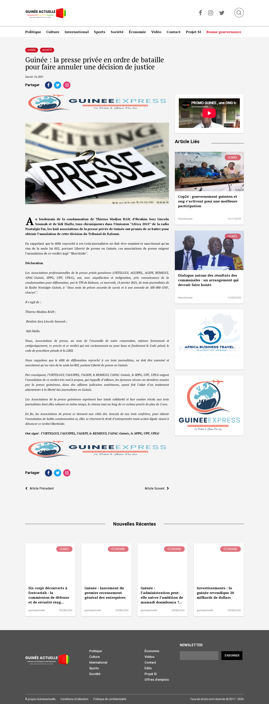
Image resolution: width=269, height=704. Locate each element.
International (77, 31)
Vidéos (150, 657)
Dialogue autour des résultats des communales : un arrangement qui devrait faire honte (208, 280)
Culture (52, 31)
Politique (33, 31)
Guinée (32, 50)
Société (117, 31)
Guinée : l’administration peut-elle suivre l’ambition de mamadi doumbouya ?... (162, 595)
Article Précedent (40, 488)
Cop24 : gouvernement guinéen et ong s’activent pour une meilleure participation (207, 201)
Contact (174, 31)
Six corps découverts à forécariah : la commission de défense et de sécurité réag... (48, 595)
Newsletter (191, 645)
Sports (99, 31)
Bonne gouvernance (223, 31)
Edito (148, 668)
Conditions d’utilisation (74, 699)
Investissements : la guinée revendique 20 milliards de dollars (215, 593)
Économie (137, 31)
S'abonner (231, 655)
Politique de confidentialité (109, 699)
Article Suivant (156, 488)
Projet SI (193, 31)
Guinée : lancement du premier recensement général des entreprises (105, 593)
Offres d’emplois (157, 680)
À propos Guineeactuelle (40, 699)
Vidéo (156, 31)
